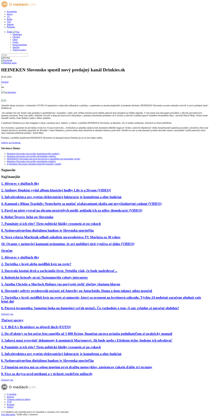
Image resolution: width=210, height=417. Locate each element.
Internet (10, 24)
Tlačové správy (19, 50)
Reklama (11, 27)
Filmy (15, 39)
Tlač (9, 22)
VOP (9, 402)
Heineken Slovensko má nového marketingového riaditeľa (33, 153)
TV (8, 16)
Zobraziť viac (7, 314)
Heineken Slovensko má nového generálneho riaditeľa (31, 161)
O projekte (11, 394)
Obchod (16, 37)
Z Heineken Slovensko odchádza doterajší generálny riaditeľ (34, 164)
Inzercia (10, 397)
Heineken (11, 92)
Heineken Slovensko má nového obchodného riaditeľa (31, 156)
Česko (15, 42)
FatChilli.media (8, 414)
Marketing (17, 34)
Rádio (9, 19)
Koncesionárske (20, 44)
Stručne (16, 47)
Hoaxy (10, 14)
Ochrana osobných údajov (19, 399)
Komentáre (12, 11)
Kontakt (10, 404)
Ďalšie (10, 32)
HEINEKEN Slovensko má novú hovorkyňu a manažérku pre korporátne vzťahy (43, 159)
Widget (10, 407)
